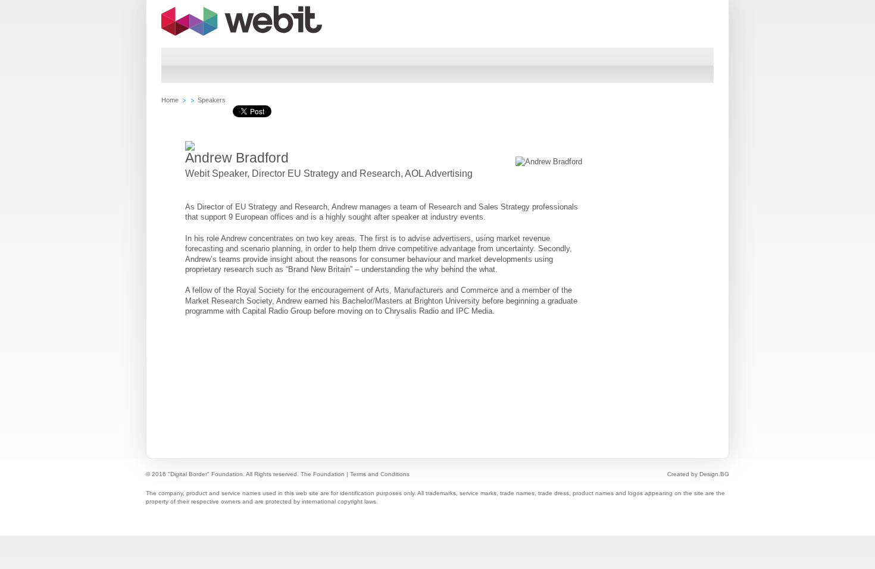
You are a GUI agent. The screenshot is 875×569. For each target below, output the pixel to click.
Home (170, 100)
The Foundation (323, 474)
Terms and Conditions (380, 474)
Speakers (212, 100)
